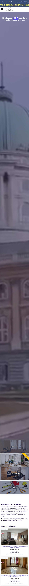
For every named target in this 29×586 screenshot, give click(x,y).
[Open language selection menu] (24, 2)
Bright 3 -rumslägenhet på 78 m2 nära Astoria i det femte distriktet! (15, 546)
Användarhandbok (19, 1)
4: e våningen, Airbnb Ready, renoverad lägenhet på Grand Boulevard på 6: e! (14, 576)
